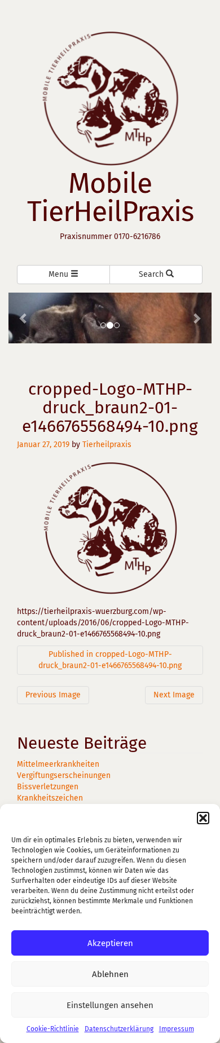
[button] (203, 818)
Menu (60, 274)
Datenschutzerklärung (119, 1029)
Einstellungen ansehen (110, 1005)
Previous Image (53, 695)
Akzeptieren (110, 943)
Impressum (176, 1029)
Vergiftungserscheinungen (64, 775)
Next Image (174, 695)
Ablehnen (110, 974)
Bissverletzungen (47, 787)
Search (152, 274)
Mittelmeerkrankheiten (58, 764)
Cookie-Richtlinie (53, 1029)
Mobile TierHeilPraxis (110, 197)
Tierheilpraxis (106, 444)
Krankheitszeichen (50, 798)
